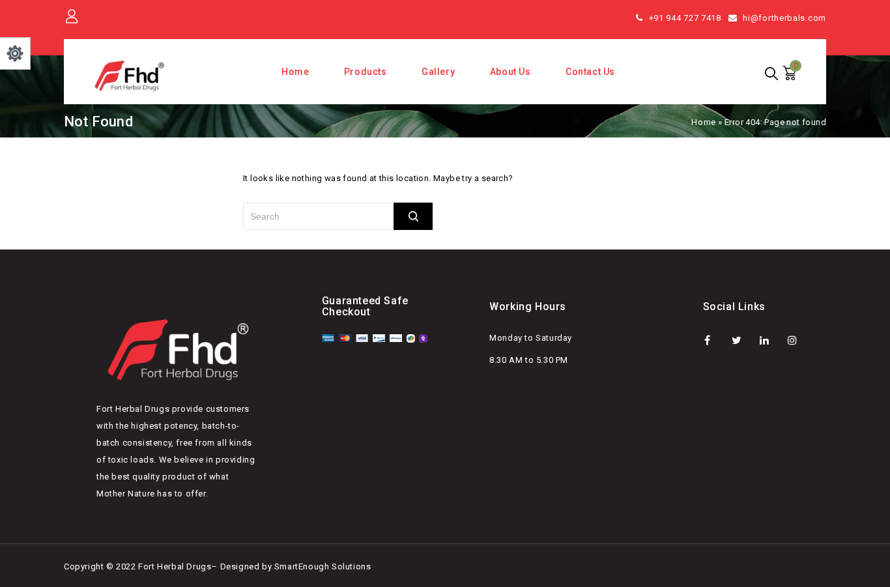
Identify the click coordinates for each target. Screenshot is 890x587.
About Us (510, 71)
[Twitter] (743, 339)
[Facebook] (715, 339)
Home (295, 71)
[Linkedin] (771, 339)
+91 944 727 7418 (685, 18)
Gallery (438, 71)
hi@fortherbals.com (784, 18)
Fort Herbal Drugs (174, 566)
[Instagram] (799, 339)
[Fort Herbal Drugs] (130, 75)
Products (365, 71)
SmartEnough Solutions (322, 566)
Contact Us (590, 71)
